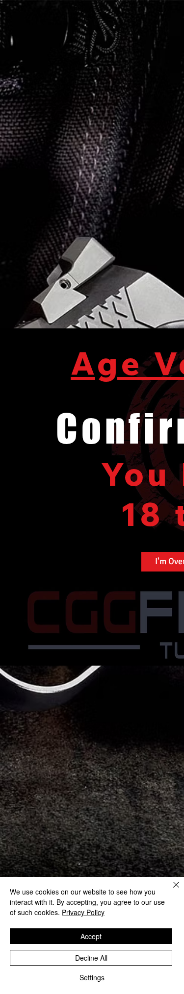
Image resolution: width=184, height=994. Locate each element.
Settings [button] (92, 977)
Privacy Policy (83, 912)
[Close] (170, 890)
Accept (91, 936)
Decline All (91, 958)
